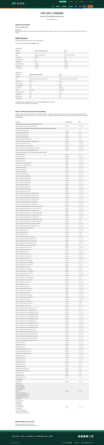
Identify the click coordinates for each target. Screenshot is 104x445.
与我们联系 (51, 436)
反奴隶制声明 (30, 436)
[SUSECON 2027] (62, 1)
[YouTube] (79, 436)
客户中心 (71, 1)
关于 (35, 436)
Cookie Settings (76, 442)
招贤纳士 (23, 436)
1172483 (42, 102)
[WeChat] (90, 436)
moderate (34, 43)
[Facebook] (82, 436)
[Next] (56, 19)
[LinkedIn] (87, 436)
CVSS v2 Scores (18, 48)
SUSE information (21, 38)
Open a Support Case (16, 442)
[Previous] (49, 19)
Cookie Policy (91, 442)
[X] (84, 436)
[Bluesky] (92, 436)
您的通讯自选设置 (40, 436)
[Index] (52, 19)
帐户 (77, 1)
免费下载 (90, 6)
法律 (26, 436)
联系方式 (84, 6)
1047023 (27, 102)
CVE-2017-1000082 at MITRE (21, 27)
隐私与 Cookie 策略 (84, 442)
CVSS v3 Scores (18, 72)
